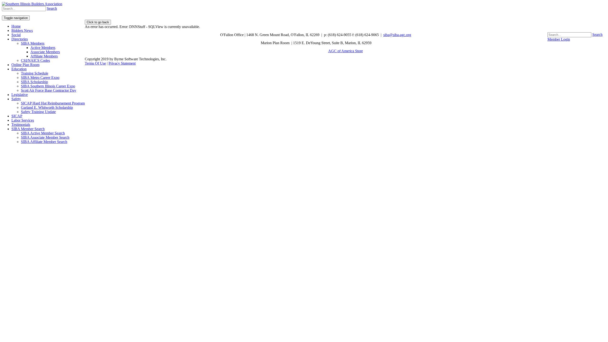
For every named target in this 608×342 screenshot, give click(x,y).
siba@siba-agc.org (397, 35)
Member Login (558, 39)
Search (597, 35)
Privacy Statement (122, 63)
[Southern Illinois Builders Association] (32, 4)
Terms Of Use (95, 63)
